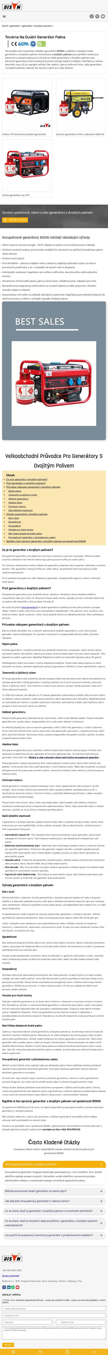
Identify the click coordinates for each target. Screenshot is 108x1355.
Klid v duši (13, 518)
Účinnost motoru (17, 506)
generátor (15, 26)
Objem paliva (14, 491)
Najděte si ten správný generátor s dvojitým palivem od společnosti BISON (46, 541)
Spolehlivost (14, 522)
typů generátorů (30, 607)
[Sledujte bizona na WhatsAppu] (13, 1287)
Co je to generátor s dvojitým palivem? (27, 479)
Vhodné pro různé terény (21, 529)
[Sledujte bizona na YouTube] (103, 16)
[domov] (12, 5)
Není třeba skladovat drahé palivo (25, 533)
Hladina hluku (15, 502)
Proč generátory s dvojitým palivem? (26, 483)
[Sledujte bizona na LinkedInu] (9, 1287)
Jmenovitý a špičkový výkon (22, 495)
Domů (5, 26)
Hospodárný (14, 526)
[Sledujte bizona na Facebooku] (92, 16)
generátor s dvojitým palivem (37, 26)
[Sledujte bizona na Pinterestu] (97, 16)
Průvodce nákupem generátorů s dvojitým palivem (33, 487)
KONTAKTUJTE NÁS (18, 220)
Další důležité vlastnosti (20, 510)
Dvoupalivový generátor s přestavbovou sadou (32, 537)
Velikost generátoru (18, 499)
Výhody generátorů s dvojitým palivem (27, 514)
